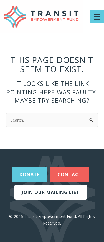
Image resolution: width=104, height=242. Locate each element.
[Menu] (97, 16)
